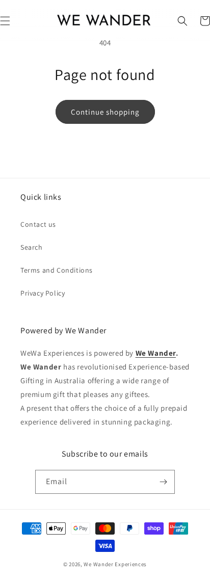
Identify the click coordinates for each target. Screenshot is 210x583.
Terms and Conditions (56, 270)
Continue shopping (105, 112)
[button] (182, 21)
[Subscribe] (163, 482)
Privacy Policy (42, 293)
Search (31, 247)
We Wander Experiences (115, 564)
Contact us (38, 224)
